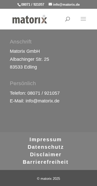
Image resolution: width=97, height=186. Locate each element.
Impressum (45, 139)
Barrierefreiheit (46, 162)
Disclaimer (46, 154)
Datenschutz (46, 147)
